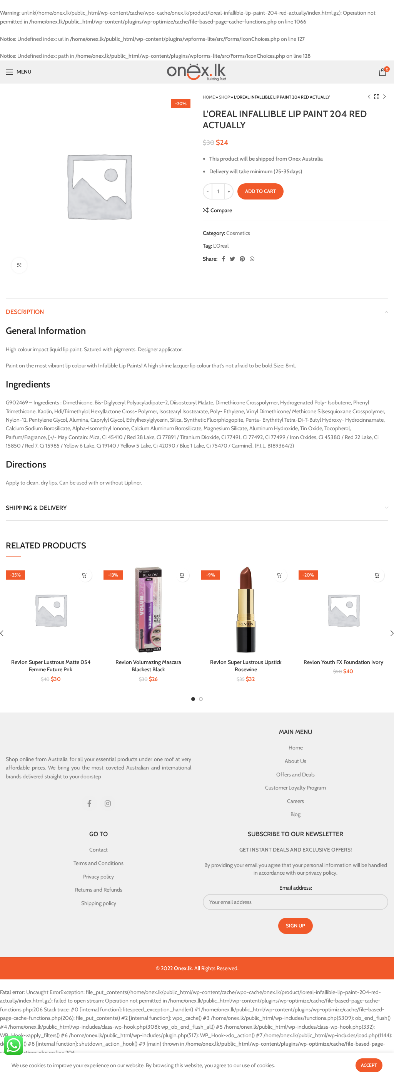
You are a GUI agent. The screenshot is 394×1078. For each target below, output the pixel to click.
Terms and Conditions (98, 863)
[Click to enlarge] (19, 265)
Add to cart (260, 191)
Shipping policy (98, 903)
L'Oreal (221, 245)
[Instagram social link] (107, 803)
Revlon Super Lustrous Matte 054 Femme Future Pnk (50, 666)
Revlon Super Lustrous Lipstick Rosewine (246, 666)
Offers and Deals (295, 774)
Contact (98, 849)
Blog (295, 814)
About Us (295, 761)
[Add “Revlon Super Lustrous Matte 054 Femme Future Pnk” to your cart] (85, 575)
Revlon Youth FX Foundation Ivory (343, 662)
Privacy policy (98, 876)
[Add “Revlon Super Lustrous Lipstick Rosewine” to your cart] (280, 575)
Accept (369, 1065)
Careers (295, 801)
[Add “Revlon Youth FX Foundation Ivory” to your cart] (377, 575)
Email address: (295, 887)
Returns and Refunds (98, 889)
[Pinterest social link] (242, 259)
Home (209, 97)
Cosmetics (238, 233)
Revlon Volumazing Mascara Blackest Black (148, 666)
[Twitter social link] (232, 259)
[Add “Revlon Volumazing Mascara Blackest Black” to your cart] (182, 575)
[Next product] (384, 97)
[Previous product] (369, 97)
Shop (224, 97)
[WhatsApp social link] (252, 259)
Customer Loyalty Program (295, 787)
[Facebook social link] (223, 259)
